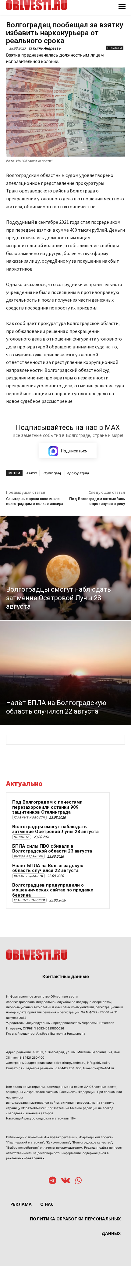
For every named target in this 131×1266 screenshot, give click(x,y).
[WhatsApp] (78, 1181)
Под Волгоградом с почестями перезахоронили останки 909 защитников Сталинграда (47, 807)
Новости (114, 48)
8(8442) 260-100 (31, 1057)
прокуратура (78, 473)
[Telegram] (53, 1181)
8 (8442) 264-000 (68, 1068)
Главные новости (29, 817)
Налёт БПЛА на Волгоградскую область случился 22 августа (47, 868)
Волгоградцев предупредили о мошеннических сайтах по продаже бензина (52, 890)
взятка (31, 473)
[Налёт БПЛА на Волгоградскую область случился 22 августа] (65, 673)
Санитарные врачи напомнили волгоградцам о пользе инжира (34, 501)
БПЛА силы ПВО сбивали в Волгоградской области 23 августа (52, 848)
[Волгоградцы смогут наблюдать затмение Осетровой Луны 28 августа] (65, 568)
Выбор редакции (28, 856)
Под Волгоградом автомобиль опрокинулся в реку (97, 501)
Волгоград (52, 473)
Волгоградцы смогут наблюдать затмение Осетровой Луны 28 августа (55, 829)
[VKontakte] (66, 1181)
